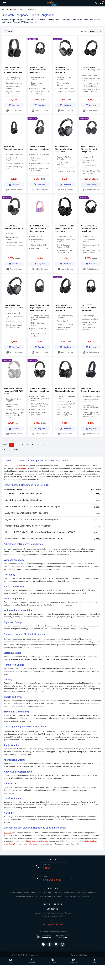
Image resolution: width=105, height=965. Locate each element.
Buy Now (14, 105)
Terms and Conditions (87, 893)
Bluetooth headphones (13, 465)
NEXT (16, 450)
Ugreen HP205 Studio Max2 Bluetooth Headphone (28, 526)
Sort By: (83, 31)
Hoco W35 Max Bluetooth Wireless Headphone (63, 149)
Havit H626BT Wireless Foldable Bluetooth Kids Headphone (39, 228)
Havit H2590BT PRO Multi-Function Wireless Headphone (13, 69)
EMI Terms (30, 893)
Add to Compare (14, 110)
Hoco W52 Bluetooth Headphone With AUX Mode (13, 391)
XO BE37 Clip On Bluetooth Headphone (23, 500)
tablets (45, 841)
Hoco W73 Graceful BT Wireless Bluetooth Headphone (65, 228)
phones (35, 841)
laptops (19, 841)
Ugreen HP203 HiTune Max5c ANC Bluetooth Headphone (31, 519)
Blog (66, 896)
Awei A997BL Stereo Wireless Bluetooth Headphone (89, 228)
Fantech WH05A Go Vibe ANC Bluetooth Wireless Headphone (33, 506)
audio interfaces (30, 844)
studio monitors (90, 841)
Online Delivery (54, 893)
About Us (41, 893)
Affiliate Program (16, 893)
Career (59, 896)
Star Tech (8, 833)
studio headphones (11, 844)
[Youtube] (56, 944)
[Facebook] (49, 944)
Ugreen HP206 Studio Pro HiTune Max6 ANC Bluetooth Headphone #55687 (40, 532)
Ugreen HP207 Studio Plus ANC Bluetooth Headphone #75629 (34, 539)
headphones (22, 468)
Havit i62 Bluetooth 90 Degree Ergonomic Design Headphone (39, 307)
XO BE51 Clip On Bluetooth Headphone (23, 494)
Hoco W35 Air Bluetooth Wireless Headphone (63, 69)
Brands (86, 896)
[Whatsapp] (43, 944)
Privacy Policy (69, 893)
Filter (8, 31)
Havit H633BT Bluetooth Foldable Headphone (89, 307)
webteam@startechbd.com (52, 925)
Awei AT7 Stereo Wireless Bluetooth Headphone (89, 149)
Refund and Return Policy (26, 896)
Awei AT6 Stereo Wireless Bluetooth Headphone (37, 69)
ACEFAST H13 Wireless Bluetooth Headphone (26, 513)
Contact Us (75, 896)
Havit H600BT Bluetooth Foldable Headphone (63, 307)
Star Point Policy (46, 896)
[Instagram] (62, 944)
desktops (27, 841)
